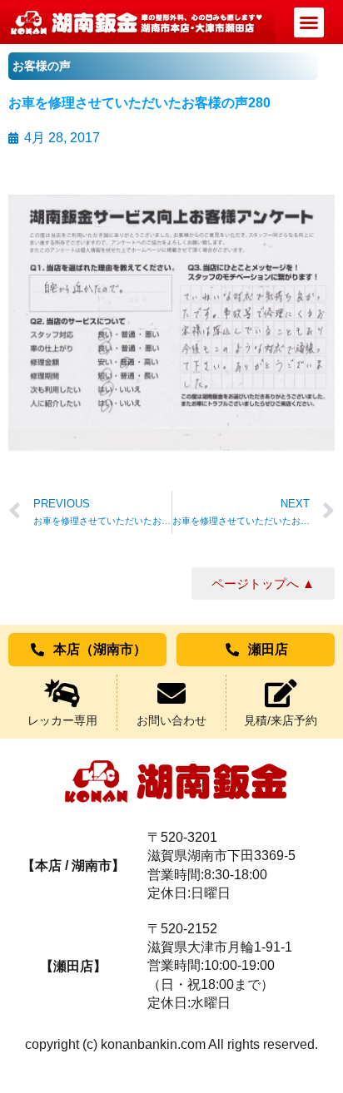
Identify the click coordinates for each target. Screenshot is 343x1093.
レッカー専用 (62, 720)
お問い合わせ (171, 720)
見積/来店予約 (280, 720)
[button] (309, 22)
